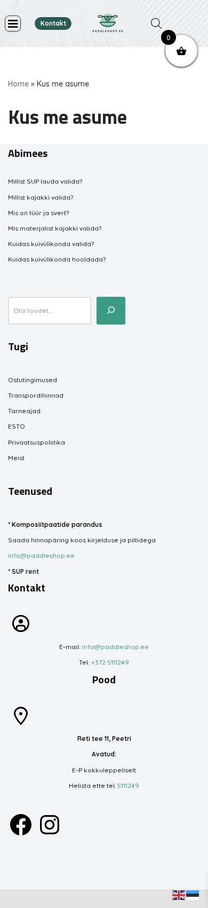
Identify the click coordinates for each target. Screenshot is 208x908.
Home (18, 84)
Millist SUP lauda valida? (45, 181)
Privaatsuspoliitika (36, 442)
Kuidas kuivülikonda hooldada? (57, 259)
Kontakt (53, 23)
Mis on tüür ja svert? (38, 213)
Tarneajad (24, 411)
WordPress (86, 899)
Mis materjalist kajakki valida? (54, 228)
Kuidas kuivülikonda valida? (51, 244)
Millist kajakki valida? (40, 197)
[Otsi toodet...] (111, 311)
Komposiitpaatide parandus (57, 524)
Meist (16, 458)
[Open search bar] (156, 23)
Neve (16, 899)
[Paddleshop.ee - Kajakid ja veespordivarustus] (108, 23)
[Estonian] (193, 894)
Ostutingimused (32, 380)
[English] (179, 894)
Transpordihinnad (35, 395)
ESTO (16, 426)
